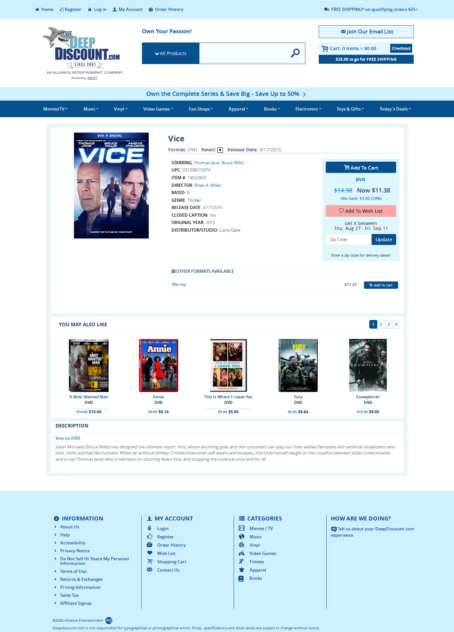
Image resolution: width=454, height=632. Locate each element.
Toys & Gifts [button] (349, 109)
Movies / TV (261, 528)
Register (73, 9)
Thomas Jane (206, 163)
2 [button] (381, 324)
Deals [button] (394, 109)
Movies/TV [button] (53, 109)
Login (163, 528)
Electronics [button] (306, 109)
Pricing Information (80, 587)
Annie (158, 397)
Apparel (258, 570)
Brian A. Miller (207, 185)
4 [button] (396, 324)
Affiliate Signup (76, 603)
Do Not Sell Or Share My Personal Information (94, 561)
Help (65, 534)
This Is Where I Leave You (228, 397)
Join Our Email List (370, 31)
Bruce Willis (232, 163)
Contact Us (168, 570)
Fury (298, 397)
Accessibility (72, 542)
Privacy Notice (75, 550)
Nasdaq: (84, 78)
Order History (168, 9)
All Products (173, 53)
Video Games (263, 553)
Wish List (166, 553)
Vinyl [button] (119, 109)
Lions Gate (229, 230)
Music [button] (89, 109)
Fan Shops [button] (199, 109)
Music (256, 537)
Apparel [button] (237, 109)
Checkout (401, 48)
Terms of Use (73, 571)
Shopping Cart (171, 562)
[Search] (295, 53)
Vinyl (255, 545)
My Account (130, 9)
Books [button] (270, 109)
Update (384, 239)
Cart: (353, 48)
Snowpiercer (368, 397)
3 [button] (389, 324)
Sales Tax (69, 595)
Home (47, 9)
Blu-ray (179, 284)
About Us (69, 526)
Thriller (194, 200)
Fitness (257, 562)
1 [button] (373, 324)
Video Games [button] (156, 109)
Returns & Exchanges (81, 579)
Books (255, 578)
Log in (99, 9)
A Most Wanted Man (88, 397)
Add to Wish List (364, 211)
